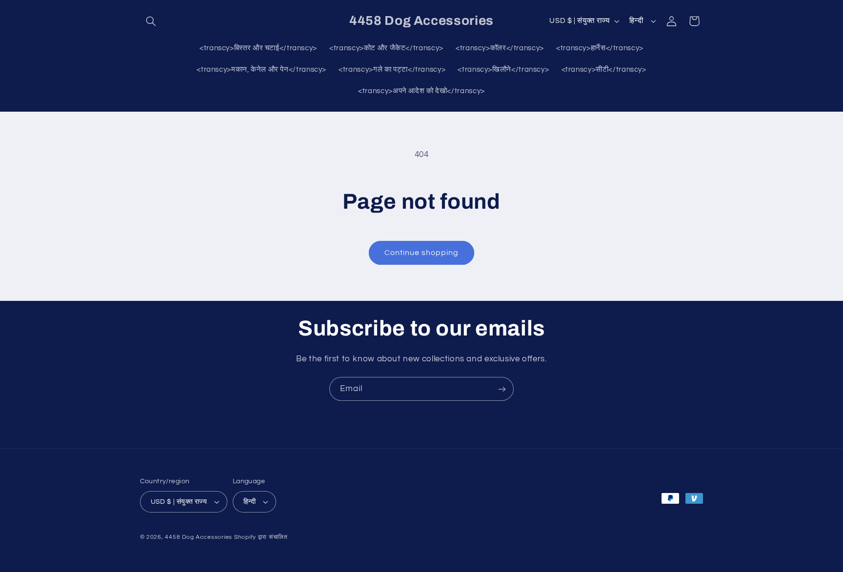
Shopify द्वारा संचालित (261, 537)
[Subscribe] (502, 389)
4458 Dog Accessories (199, 537)
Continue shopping (421, 252)
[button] (151, 21)
